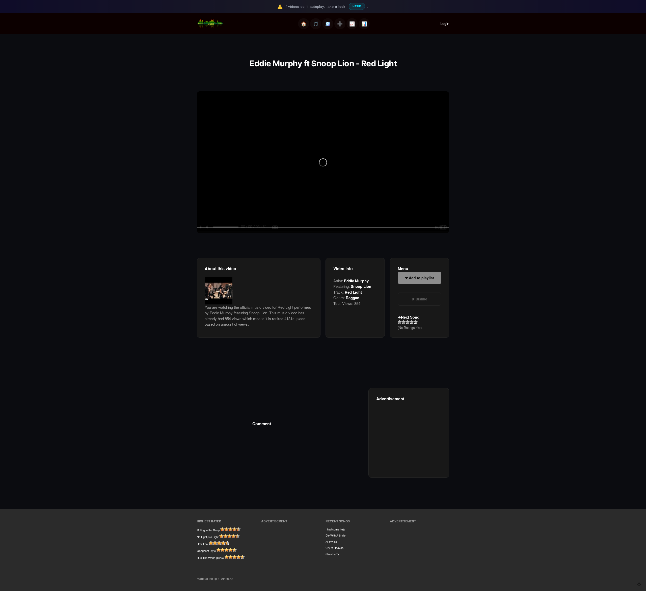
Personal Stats (352, 23)
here (357, 6)
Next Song (410, 317)
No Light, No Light (208, 537)
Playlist (315, 23)
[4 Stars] (412, 322)
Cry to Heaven (334, 548)
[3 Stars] (408, 322)
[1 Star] (400, 322)
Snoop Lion (361, 286)
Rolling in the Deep (208, 530)
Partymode (327, 23)
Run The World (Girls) (210, 558)
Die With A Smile (335, 535)
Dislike (421, 298)
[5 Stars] (416, 322)
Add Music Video (339, 23)
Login (444, 23)
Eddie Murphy (356, 281)
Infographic (364, 23)
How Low (202, 544)
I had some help (335, 529)
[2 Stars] (404, 322)
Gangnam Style (206, 551)
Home (303, 23)
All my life (331, 542)
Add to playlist (421, 277)
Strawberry (332, 554)
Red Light (353, 292)
